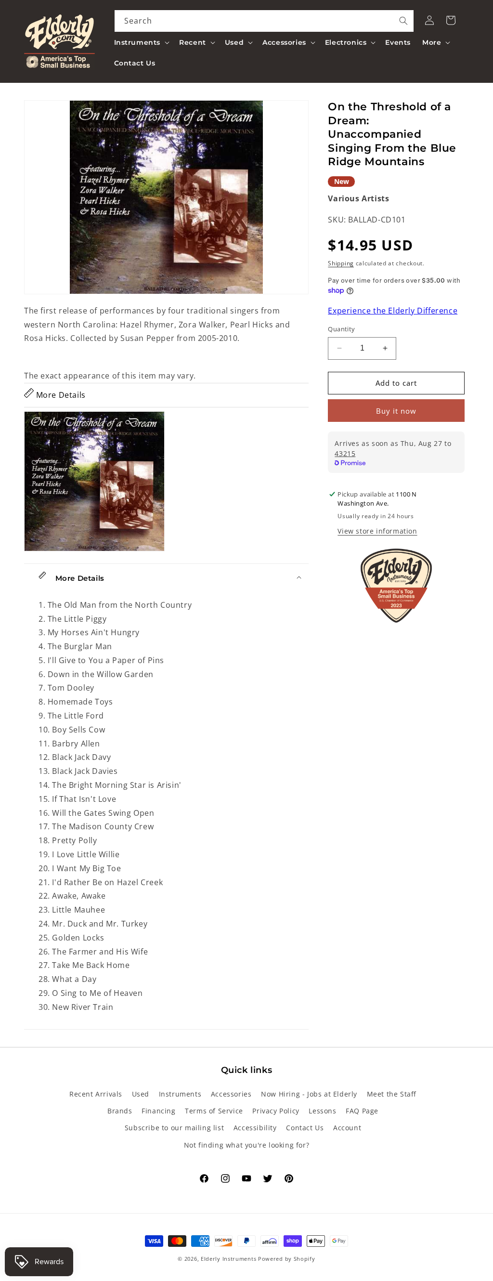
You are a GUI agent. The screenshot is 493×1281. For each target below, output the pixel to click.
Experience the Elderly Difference (392, 310)
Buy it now (396, 411)
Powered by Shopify (286, 1258)
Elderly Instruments (228, 1258)
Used (140, 1093)
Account (347, 1127)
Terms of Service (214, 1110)
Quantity (341, 329)
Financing (158, 1110)
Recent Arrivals (95, 1093)
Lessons (322, 1110)
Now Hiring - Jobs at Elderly (309, 1093)
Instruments (180, 1093)
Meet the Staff (391, 1093)
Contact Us (305, 1127)
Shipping (341, 263)
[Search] (403, 20)
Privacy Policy (275, 1110)
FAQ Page (362, 1110)
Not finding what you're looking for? (247, 1145)
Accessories (231, 1093)
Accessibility (255, 1127)
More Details (60, 395)
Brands (119, 1110)
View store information (377, 531)
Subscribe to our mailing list (174, 1127)
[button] (141, 42)
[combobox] (264, 21)
